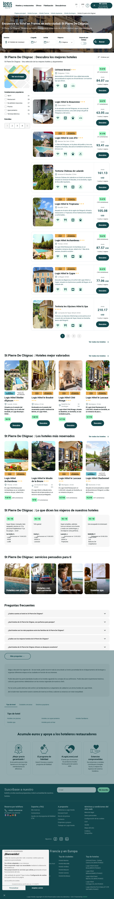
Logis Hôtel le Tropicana (67, 203)
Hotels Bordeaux (64, 876)
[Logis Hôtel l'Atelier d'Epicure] (16, 375)
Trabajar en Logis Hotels (66, 825)
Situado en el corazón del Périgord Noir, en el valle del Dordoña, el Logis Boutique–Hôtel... (14, 410)
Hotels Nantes (63, 860)
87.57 (102, 247)
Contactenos (35, 813)
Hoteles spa (11, 722)
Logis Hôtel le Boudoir (43, 397)
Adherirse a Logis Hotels (66, 810)
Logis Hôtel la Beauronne (67, 101)
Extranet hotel (63, 813)
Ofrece (38, 5)
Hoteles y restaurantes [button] (25, 5)
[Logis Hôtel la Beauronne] (43, 111)
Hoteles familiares (82, 718)
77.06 (102, 281)
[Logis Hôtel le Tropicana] (43, 212)
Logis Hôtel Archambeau (67, 240)
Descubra (102, 90)
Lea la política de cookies (11, 880)
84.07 (102, 80)
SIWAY (85, 897)
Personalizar (13, 888)
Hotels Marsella (64, 863)
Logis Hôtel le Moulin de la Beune (42, 480)
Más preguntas (16, 656)
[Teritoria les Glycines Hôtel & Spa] (43, 314)
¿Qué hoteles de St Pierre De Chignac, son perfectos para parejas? (31, 622)
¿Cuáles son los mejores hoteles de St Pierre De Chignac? (28, 639)
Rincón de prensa (64, 816)
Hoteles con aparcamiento (51, 718)
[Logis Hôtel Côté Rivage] (70, 375)
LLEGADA (33, 37)
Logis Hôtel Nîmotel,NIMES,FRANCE (94, 872)
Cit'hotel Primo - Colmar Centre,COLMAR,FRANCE (94, 861)
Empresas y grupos (64, 822)
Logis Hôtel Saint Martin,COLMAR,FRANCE (94, 877)
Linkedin (67, 839)
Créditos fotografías (88, 832)
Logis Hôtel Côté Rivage (67, 399)
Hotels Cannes (64, 873)
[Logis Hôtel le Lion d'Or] (43, 144)
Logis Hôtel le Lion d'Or (66, 137)
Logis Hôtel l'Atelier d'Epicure (14, 399)
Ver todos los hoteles (97, 342)
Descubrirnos (60, 5)
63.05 (102, 112)
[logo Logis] (8, 5)
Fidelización (48, 5)
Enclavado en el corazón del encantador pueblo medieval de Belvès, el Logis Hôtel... (43, 409)
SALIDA (45, 37)
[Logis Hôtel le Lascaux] (98, 375)
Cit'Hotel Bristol (63, 69)
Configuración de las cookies (94, 818)
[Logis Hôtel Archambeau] (43, 246)
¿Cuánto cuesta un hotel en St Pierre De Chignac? (25, 614)
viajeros (60, 37)
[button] (4, 895)
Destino (6, 37)
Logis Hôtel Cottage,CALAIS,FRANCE (94, 883)
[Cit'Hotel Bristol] (43, 79)
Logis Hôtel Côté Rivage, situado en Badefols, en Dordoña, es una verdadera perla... (70, 411)
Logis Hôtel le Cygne (65, 273)
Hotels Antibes (64, 867)
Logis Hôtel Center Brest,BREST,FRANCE (93, 867)
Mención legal (89, 812)
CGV (86, 822)
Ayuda (86, 825)
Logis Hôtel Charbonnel (98, 478)
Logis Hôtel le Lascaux (97, 397)
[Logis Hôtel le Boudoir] (43, 375)
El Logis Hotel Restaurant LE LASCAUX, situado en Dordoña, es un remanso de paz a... (98, 409)
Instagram (61, 839)
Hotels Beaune (64, 870)
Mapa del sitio (89, 828)
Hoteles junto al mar (48, 722)
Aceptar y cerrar (37, 888)
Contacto (61, 819)
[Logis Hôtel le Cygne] (43, 279)
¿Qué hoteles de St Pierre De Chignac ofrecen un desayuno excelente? (33, 647)
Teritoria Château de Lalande (69, 170)
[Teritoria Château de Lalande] (43, 177)
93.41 (102, 145)
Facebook (55, 839)
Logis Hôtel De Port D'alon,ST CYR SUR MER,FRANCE (97, 888)
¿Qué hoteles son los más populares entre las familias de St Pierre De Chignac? (36, 630)
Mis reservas (35, 810)
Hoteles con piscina (14, 718)
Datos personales (90, 815)
